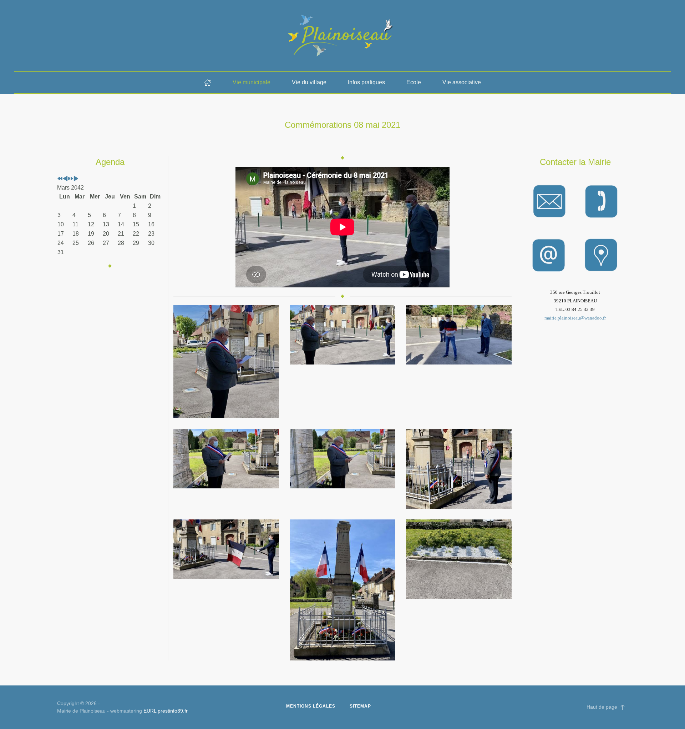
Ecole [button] (413, 82)
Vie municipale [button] (251, 82)
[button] (226, 361)
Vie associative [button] (461, 82)
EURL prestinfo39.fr (165, 711)
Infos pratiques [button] (366, 82)
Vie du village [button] (309, 82)
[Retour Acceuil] (342, 35)
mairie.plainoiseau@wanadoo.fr (575, 318)
